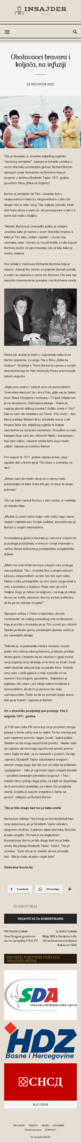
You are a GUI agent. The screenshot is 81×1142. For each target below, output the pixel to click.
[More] (69, 889)
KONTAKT (50, 1129)
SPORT (45, 1125)
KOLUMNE (58, 1125)
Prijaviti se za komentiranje (41, 919)
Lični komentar (33, 1129)
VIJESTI (33, 1125)
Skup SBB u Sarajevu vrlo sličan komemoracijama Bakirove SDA (59, 940)
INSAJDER (19, 1125)
